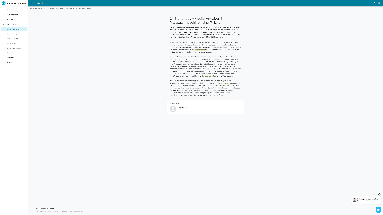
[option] (14, 10)
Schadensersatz (208, 76)
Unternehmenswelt (16, 3)
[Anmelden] (379, 3)
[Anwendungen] (374, 3)
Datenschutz (78, 211)
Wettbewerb (226, 83)
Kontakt (55, 211)
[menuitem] (14, 34)
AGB (70, 211)
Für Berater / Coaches (43, 211)
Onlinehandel (199, 50)
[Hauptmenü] (31, 3)
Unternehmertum (35, 8)
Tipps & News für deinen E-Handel (53, 8)
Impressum (63, 211)
